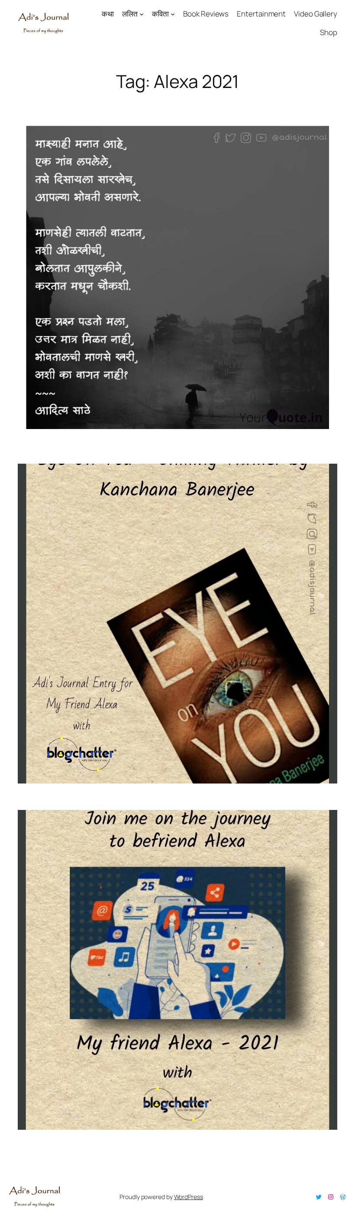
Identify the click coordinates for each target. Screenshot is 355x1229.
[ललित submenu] (141, 14)
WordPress (188, 1197)
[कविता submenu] (173, 14)
